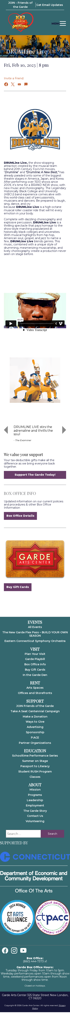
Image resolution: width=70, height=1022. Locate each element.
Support (35, 701)
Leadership (35, 800)
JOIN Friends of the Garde (35, 706)
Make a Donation (35, 716)
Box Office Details (20, 515)
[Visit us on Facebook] (5, 950)
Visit (35, 649)
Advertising (35, 727)
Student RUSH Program (35, 771)
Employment (35, 805)
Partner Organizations (35, 743)
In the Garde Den (35, 675)
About (35, 784)
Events (35, 622)
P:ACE (35, 737)
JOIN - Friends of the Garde (20, 5)
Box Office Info (35, 664)
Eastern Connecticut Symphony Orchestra (35, 641)
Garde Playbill (35, 659)
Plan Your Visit (35, 654)
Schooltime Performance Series (35, 755)
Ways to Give (35, 721)
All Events (35, 627)
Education (35, 750)
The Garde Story (35, 811)
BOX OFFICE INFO (20, 493)
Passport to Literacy (35, 766)
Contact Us (35, 816)
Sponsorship (35, 732)
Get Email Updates (49, 5)
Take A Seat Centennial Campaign (35, 711)
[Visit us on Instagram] (14, 950)
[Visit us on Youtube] (23, 950)
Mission (35, 789)
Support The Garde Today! (35, 474)
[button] (6, 84)
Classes (35, 777)
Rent (35, 682)
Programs (35, 795)
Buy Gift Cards (17, 587)
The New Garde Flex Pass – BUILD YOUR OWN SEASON (35, 634)
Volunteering (35, 821)
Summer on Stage (35, 761)
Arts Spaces (35, 687)
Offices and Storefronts (35, 693)
